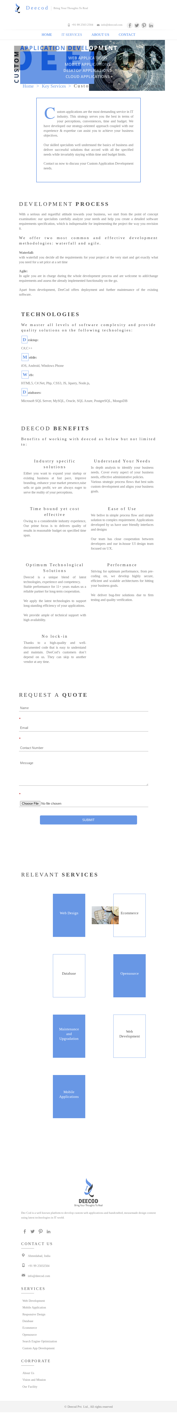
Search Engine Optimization (23, 1341)
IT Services (72, 34)
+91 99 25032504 (28, 1265)
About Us (100, 34)
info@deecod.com (111, 24)
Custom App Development (23, 1348)
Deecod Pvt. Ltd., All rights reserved (90, 1406)
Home (47, 34)
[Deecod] (18, 8)
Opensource (23, 1334)
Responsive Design (23, 1314)
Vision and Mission (23, 1379)
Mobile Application (23, 1307)
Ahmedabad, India (28, 1256)
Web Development (23, 1300)
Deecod (37, 8)
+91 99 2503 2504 (82, 24)
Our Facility (23, 1386)
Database (23, 1321)
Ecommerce (23, 1327)
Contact (127, 34)
